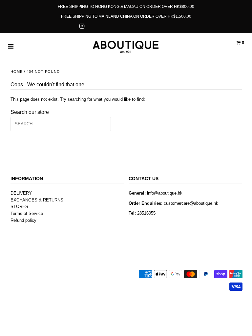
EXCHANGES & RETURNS (36, 200)
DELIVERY (21, 193)
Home (16, 72)
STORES (19, 206)
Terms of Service (26, 213)
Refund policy (23, 220)
